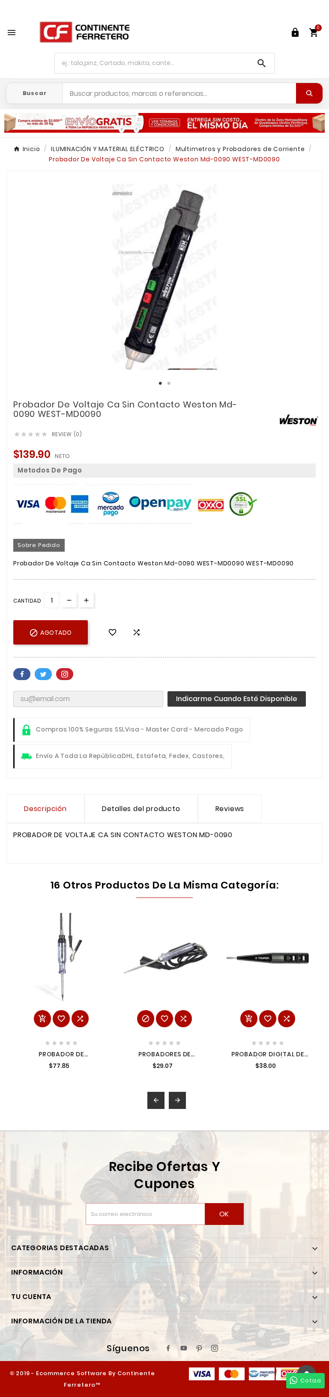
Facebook (21, 674)
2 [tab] (168, 383)
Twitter (43, 674)
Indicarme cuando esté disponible (236, 699)
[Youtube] (183, 1348)
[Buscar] (309, 93)
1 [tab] (160, 383)
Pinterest (64, 674)
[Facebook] (168, 1348)
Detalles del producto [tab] (141, 809)
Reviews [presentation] (230, 809)
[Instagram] (214, 1348)
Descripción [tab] (45, 809)
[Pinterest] (199, 1348)
